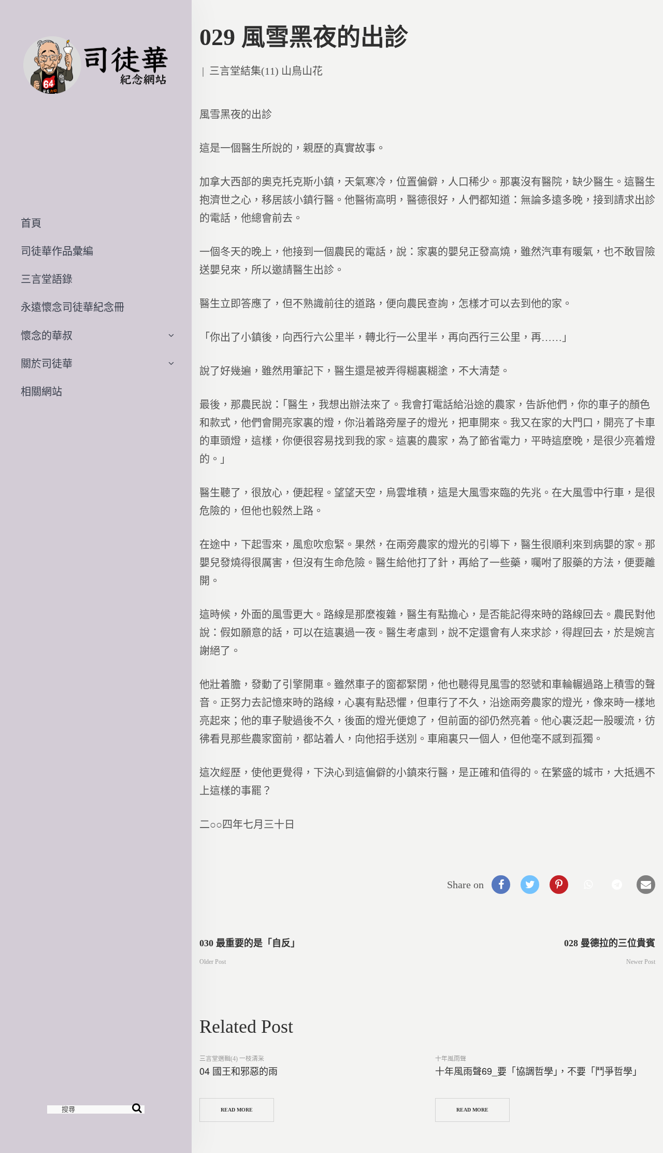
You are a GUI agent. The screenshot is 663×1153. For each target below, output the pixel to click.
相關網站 (41, 391)
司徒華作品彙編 (57, 251)
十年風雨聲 (450, 1058)
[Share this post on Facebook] (501, 884)
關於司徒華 (47, 363)
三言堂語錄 (47, 279)
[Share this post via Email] (646, 884)
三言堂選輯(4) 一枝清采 (231, 1058)
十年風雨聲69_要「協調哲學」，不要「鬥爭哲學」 (538, 1070)
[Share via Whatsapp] (588, 884)
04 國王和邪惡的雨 (238, 1070)
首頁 (31, 223)
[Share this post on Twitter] (530, 884)
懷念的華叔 (47, 335)
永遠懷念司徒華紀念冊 (72, 307)
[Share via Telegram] (617, 884)
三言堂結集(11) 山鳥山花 (266, 71)
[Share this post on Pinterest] (559, 884)
